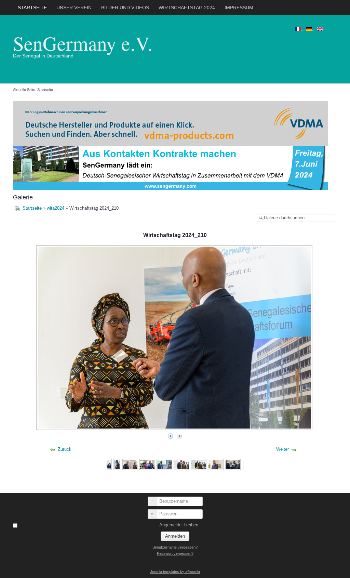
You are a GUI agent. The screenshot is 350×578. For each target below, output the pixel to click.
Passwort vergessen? (175, 553)
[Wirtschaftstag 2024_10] (164, 464)
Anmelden (175, 536)
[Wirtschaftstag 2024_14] (233, 464)
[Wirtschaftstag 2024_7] (117, 464)
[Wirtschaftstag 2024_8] (130, 464)
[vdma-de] (170, 123)
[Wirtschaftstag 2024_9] (147, 464)
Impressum (239, 7)
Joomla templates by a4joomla (175, 571)
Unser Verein (74, 7)
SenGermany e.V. (83, 43)
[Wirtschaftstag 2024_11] (181, 464)
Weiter (282, 449)
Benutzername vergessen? (175, 547)
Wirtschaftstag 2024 (187, 7)
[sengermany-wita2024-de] (170, 167)
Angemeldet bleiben (178, 524)
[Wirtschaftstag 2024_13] (216, 464)
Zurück (64, 449)
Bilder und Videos (125, 7)
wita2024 (55, 208)
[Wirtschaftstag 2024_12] (198, 464)
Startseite (32, 7)
